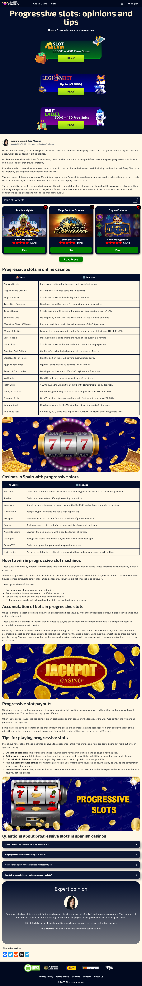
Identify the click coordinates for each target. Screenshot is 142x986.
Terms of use (62, 976)
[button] (134, 3)
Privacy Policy (46, 976)
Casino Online (40, 3)
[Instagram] (77, 935)
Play (71, 92)
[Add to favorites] (45, 207)
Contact (87, 976)
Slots (53, 3)
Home (51, 30)
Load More (71, 259)
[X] (71, 935)
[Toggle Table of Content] (134, 200)
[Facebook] (64, 935)
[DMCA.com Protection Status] (32, 968)
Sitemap (76, 976)
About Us (98, 976)
